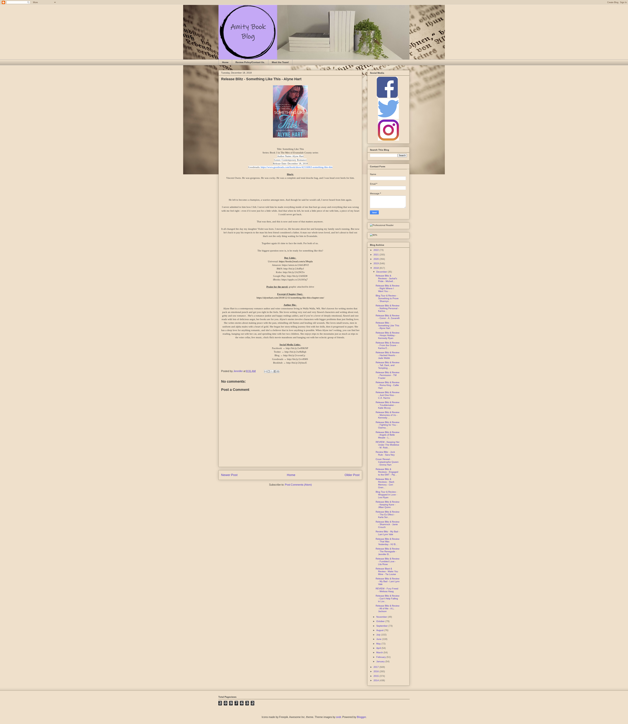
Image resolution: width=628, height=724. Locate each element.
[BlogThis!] (268, 371)
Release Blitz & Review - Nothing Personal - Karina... (387, 308)
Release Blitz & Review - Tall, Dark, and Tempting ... (387, 365)
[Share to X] (271, 371)
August (380, 630)
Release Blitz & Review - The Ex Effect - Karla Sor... (387, 514)
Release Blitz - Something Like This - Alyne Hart (387, 325)
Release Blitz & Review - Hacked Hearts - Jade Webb (387, 355)
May (378, 643)
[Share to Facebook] (275, 371)
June (379, 639)
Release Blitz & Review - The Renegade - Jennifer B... (387, 551)
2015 (376, 676)
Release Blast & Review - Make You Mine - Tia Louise (387, 571)
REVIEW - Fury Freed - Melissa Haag (387, 590)
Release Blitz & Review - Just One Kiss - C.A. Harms (387, 395)
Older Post (352, 475)
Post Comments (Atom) (298, 484)
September (382, 625)
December (382, 271)
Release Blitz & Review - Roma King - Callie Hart (387, 385)
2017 (376, 667)
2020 (376, 259)
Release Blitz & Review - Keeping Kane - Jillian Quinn (387, 504)
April (379, 648)
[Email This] (265, 371)
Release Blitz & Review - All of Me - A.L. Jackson (387, 608)
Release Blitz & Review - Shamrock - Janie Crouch (387, 524)
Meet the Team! (280, 62)
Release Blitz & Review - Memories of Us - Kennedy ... (387, 415)
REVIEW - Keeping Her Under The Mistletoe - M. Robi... (388, 445)
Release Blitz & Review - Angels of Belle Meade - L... (387, 435)
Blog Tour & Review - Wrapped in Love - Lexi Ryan (386, 495)
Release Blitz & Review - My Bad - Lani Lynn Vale (388, 581)
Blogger (361, 717)
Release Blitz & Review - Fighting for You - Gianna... (387, 425)
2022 (376, 250)
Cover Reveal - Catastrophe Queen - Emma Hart (387, 462)
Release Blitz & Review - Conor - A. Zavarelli (388, 317)
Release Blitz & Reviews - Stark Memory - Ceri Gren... (385, 483)
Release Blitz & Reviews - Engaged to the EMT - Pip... (387, 472)
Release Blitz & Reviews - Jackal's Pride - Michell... (386, 278)
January (380, 661)
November (382, 617)
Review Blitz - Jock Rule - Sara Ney (385, 453)
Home (225, 62)
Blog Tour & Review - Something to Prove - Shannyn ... (387, 298)
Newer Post (229, 475)
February (381, 657)
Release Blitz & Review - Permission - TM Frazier (387, 375)
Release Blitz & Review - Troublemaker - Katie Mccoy (387, 405)
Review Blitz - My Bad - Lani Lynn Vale (388, 533)
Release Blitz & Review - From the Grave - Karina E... (387, 345)
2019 (376, 263)
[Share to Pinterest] (278, 371)
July (378, 634)
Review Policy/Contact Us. (250, 62)
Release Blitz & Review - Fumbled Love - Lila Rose (387, 561)
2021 (376, 254)
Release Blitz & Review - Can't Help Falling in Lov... (387, 598)
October (380, 621)
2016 (376, 671)
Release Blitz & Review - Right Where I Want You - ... (387, 288)
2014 (376, 680)
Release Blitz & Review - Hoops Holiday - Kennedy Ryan (387, 335)
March (380, 652)
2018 (376, 268)
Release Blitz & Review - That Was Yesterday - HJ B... (387, 542)
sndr (338, 717)
